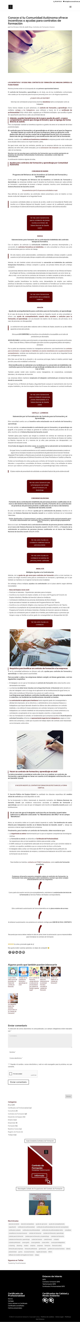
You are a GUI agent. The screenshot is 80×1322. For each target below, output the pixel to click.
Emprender (11, 1123)
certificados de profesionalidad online (52, 1230)
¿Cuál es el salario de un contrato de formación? (54, 980)
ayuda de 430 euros (41, 1224)
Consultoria (12, 1111)
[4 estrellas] (12, 944)
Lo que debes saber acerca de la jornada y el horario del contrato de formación (12, 982)
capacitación (12, 1227)
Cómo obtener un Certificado (17, 1303)
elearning (19, 1245)
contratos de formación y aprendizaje (19, 1239)
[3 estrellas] (11, 944)
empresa (32, 1245)
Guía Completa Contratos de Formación (40, 1141)
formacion (47, 1245)
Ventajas (11, 1301)
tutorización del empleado (50, 147)
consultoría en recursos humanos (18, 1233)
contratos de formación (57, 1236)
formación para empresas (16, 1248)
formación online (56, 1245)
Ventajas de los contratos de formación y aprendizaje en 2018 (23, 981)
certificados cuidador (15, 1230)
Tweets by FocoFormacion (17, 1263)
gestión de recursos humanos (56, 1248)
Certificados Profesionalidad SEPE (53, 1286)
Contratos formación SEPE (51, 1282)
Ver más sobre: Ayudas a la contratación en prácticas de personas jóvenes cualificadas (39, 558)
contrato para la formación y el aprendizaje (37, 1236)
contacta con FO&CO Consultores (39, 862)
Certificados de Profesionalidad (18, 1108)
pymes (20, 1252)
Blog (30, 27)
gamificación (42, 1248)
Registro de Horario (14, 1132)
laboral (68, 1248)
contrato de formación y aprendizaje (53, 1233)
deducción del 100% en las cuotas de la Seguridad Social (32, 134)
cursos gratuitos (35, 1242)
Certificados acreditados (16, 1305)
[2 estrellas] (9, 944)
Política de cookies (47, 1317)
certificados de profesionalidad (31, 1230)
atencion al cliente (14, 1224)
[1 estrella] (8, 944)
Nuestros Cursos (13, 1129)
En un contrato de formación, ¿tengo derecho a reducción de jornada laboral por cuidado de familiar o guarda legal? (34, 984)
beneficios (46, 102)
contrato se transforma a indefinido (35, 139)
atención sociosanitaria (27, 1224)
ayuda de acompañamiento (56, 1224)
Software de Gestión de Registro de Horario (21, 1255)
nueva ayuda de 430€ (50, 118)
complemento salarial (19, 120)
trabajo (37, 1255)
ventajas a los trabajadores (25, 110)
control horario (48, 1239)
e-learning (12, 1245)
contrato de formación (35, 1233)
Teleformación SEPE (49, 1284)
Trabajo (10, 1135)
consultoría (68, 1230)
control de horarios (37, 1239)
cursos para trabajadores (58, 1242)
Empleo (52, 27)
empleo (26, 1245)
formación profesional (31, 1248)
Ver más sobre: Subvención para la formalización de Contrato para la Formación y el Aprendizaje (39, 486)
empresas (40, 1245)
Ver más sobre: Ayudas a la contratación (39, 623)
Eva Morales (15, 27)
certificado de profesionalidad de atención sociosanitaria (52, 1227)
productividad (12, 1252)
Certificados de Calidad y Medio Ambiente (55, 1294)
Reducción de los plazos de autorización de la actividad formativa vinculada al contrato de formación (45, 984)
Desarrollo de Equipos (15, 1117)
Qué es (10, 1299)
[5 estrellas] (13, 944)
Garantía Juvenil (16, 778)
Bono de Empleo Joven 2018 (19, 590)
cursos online (45, 1242)
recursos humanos (29, 1252)
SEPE (44, 1279)
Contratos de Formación (41, 27)
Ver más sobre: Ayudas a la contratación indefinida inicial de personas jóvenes (40, 542)
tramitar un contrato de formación (34, 830)
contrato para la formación (16, 1236)
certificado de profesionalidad (26, 1227)
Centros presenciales (15, 1308)
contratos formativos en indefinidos (31, 247)
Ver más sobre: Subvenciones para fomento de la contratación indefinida (40, 297)
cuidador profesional (14, 1242)
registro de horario (41, 1252)
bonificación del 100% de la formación (55, 136)
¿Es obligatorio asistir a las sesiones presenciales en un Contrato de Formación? (12, 1009)
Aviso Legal (59, 1317)
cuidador (56, 1239)
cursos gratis (25, 1242)
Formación (11, 1126)
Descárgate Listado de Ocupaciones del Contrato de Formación (40, 1189)
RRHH (50, 1252)
